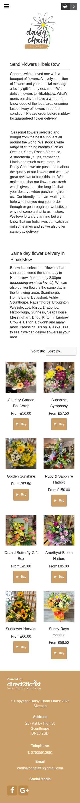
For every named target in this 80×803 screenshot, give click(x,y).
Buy (22, 424)
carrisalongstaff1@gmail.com (40, 768)
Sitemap (40, 706)
